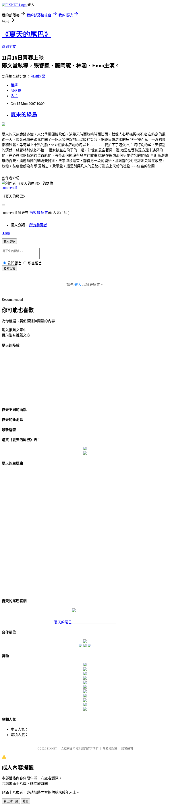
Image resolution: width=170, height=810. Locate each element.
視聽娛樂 (38, 76)
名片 (14, 96)
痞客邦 (34, 213)
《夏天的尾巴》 (26, 34)
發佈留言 (9, 268)
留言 (44, 213)
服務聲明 (127, 748)
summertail (9, 187)
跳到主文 (9, 47)
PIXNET (52, 748)
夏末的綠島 (24, 114)
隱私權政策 (110, 748)
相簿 (14, 85)
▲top (6, 233)
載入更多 (9, 241)
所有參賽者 (38, 225)
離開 (25, 801)
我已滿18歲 (11, 801)
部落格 (16, 90)
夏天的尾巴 (63, 622)
